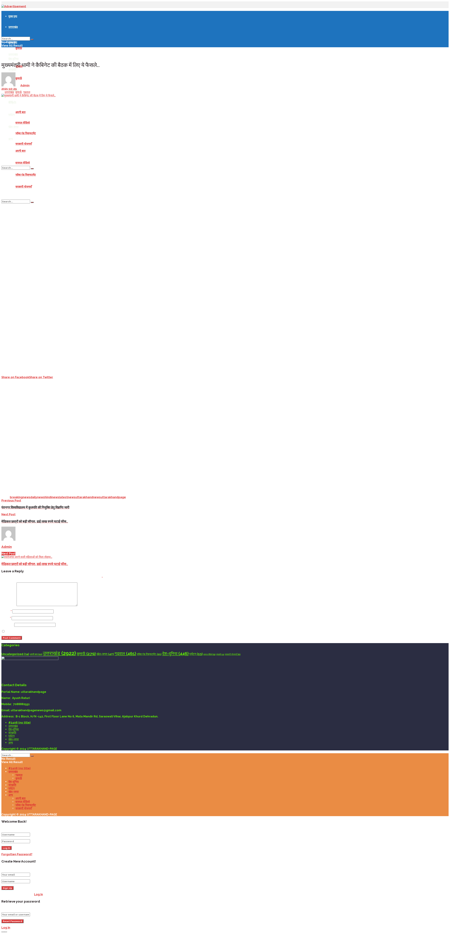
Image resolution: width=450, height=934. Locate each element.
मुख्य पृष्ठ (12, 16)
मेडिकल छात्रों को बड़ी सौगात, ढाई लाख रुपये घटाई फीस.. (34, 564)
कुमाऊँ (18, 48)
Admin (25, 85)
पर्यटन (11, 114)
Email (6, 618)
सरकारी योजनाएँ (23, 143)
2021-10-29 (9, 88)
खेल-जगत (13, 126)
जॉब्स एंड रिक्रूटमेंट (25, 133)
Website (7, 624)
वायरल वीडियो (22, 122)
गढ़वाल (26, 92)
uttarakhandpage (113, 497)
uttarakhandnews (88, 497)
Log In (38, 894)
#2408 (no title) (19, 722)
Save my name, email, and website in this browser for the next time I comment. (63, 631)
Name (6, 611)
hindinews (52, 497)
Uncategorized (15, 654)
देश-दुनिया (13, 58)
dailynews (37, 497)
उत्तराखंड (13, 27)
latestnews (67, 497)
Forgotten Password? (16, 854)
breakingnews (20, 497)
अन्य (10, 139)
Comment (8, 605)
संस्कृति (12, 102)
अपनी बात (20, 112)
